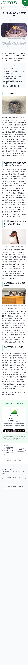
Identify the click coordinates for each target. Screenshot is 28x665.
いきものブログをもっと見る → (14, 486)
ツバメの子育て (10, 68)
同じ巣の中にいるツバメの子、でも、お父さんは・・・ (15, 77)
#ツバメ (9, 460)
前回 (3, 53)
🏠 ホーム (3, 8)
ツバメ (19, 8)
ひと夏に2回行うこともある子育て (15, 82)
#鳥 (20, 460)
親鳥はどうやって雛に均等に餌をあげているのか (15, 72)
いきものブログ (12, 8)
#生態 (15, 460)
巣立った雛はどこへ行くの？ (14, 86)
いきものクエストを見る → (14, 477)
